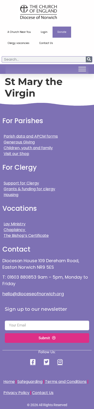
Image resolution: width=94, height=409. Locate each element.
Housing (11, 194)
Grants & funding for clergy (29, 189)
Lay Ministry (15, 224)
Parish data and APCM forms (31, 136)
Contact (16, 249)
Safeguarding (29, 381)
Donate (61, 32)
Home (9, 381)
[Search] (89, 59)
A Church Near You (19, 32)
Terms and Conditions (66, 381)
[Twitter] (47, 362)
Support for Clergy (21, 183)
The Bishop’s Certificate (26, 235)
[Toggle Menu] (82, 69)
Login (44, 32)
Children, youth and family (28, 148)
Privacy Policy (16, 392)
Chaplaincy (15, 230)
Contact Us (46, 43)
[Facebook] (33, 362)
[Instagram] (60, 362)
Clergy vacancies (18, 43)
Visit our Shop (16, 153)
